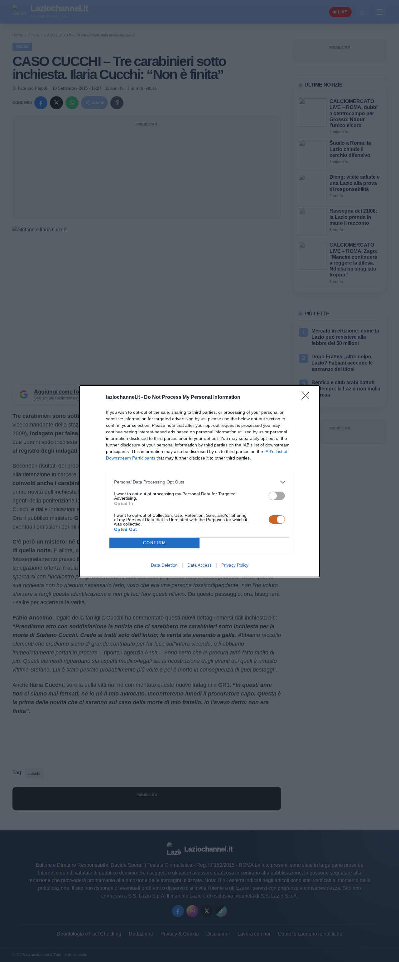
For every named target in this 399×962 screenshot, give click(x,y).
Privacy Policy (234, 565)
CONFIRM (154, 542)
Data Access (199, 565)
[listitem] (199, 482)
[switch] (277, 496)
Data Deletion (164, 565)
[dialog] (199, 481)
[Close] (307, 397)
